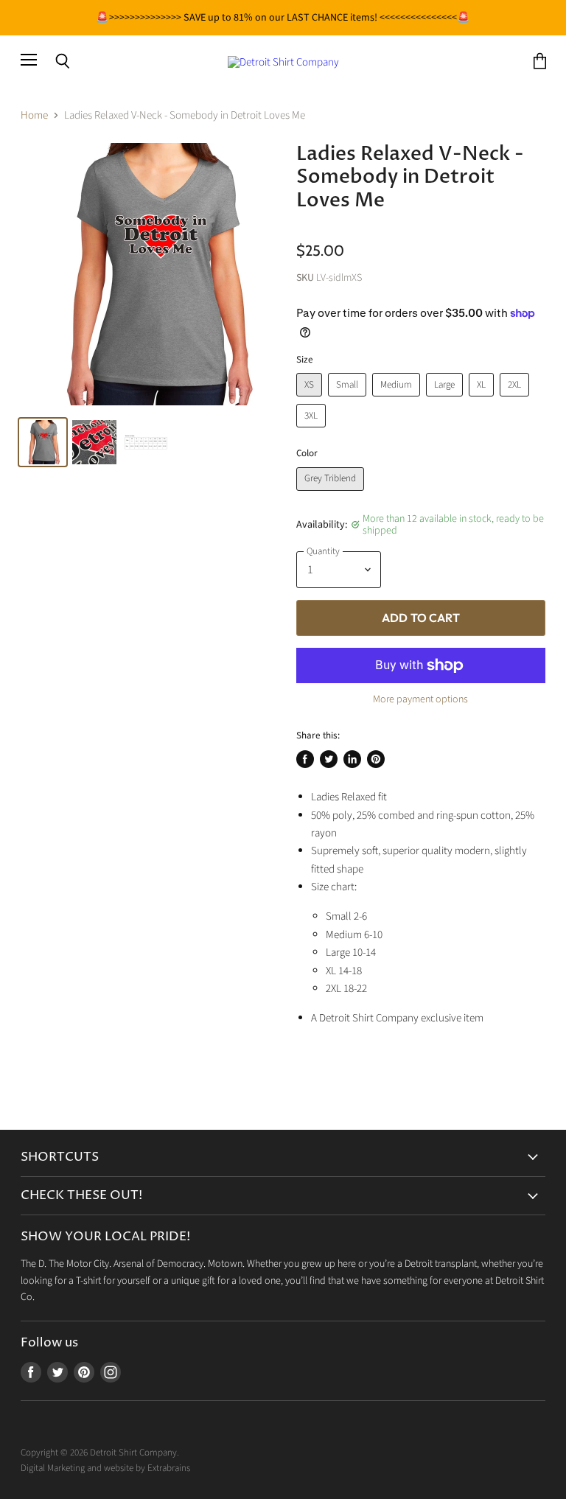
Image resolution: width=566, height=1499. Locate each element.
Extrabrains (168, 1468)
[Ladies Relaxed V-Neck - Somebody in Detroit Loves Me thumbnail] (94, 442)
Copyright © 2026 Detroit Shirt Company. (100, 1452)
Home (34, 115)
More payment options (420, 699)
